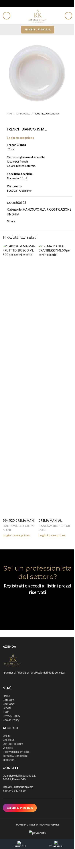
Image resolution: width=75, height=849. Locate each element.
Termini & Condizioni (15, 755)
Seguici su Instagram (20, 807)
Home (9, 113)
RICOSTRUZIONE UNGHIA (46, 113)
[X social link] (22, 221)
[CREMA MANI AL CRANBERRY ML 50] (55, 380)
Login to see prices (20, 138)
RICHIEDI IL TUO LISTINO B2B (37, 606)
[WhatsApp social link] (35, 221)
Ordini (6, 735)
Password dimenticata (16, 751)
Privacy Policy (11, 715)
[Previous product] (9, 121)
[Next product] (18, 121)
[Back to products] (13, 121)
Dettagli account (13, 743)
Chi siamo (8, 703)
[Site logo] (37, 15)
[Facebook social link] (18, 221)
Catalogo (8, 699)
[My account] (68, 15)
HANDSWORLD (23, 113)
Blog (6, 711)
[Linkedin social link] (31, 221)
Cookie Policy (11, 719)
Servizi (7, 707)
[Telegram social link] (40, 221)
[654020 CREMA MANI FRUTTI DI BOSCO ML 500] (20, 380)
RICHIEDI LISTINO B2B (37, 29)
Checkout (8, 739)
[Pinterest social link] (27, 221)
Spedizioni (9, 759)
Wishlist (8, 747)
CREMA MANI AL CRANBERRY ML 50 (52, 522)
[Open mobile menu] (6, 15)
